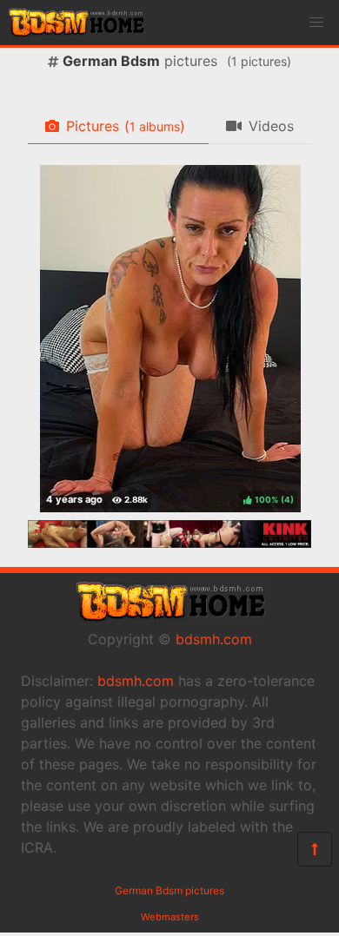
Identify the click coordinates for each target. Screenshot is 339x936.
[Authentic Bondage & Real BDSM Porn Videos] (169, 542)
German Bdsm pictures (169, 890)
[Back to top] (314, 849)
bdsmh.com (214, 639)
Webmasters (170, 917)
